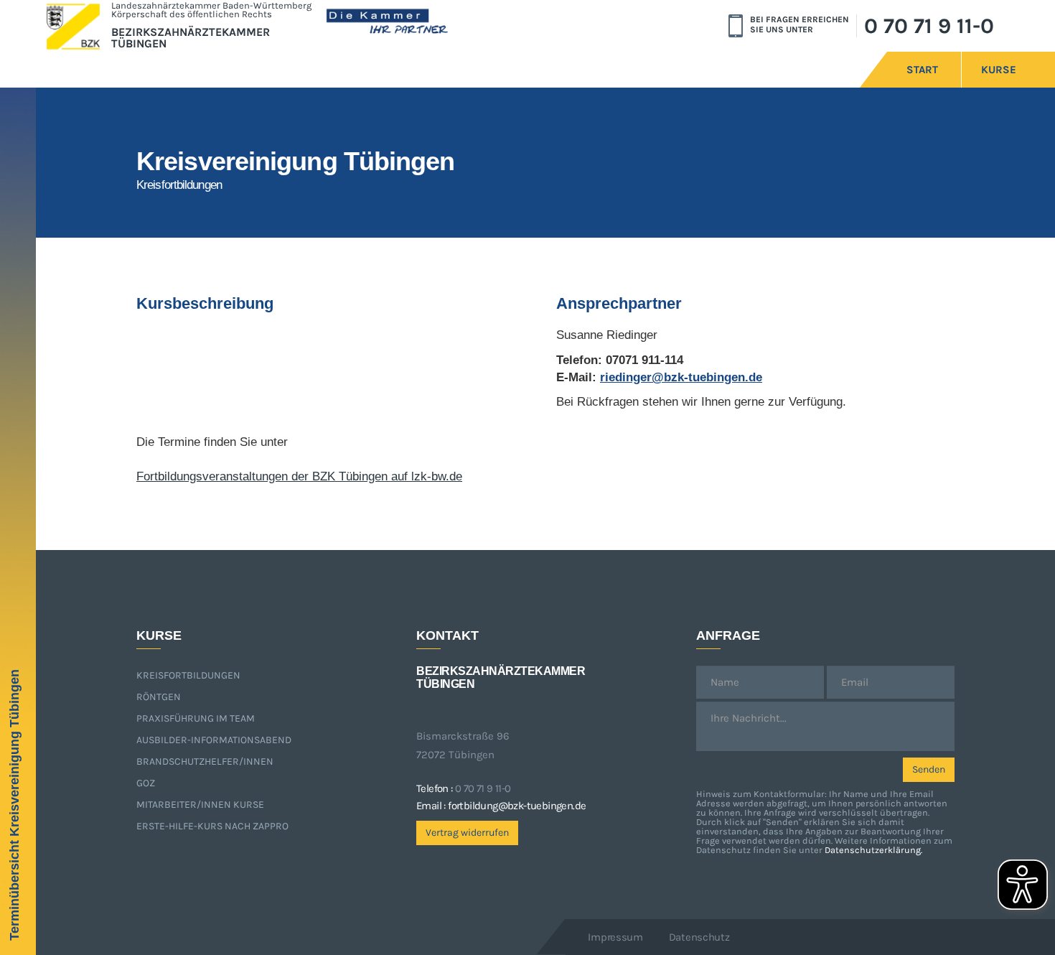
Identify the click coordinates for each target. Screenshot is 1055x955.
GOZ (145, 783)
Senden (928, 769)
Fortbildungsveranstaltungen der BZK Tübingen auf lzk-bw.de (299, 476)
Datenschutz (699, 937)
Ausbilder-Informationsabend (213, 740)
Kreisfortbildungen (188, 675)
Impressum (615, 937)
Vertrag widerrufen (467, 832)
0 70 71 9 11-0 (929, 25)
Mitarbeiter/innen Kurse (200, 804)
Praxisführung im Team (195, 718)
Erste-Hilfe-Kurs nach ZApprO (212, 826)
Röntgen (158, 697)
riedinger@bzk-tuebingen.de (681, 377)
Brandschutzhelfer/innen (204, 761)
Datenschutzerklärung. (873, 849)
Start (922, 69)
